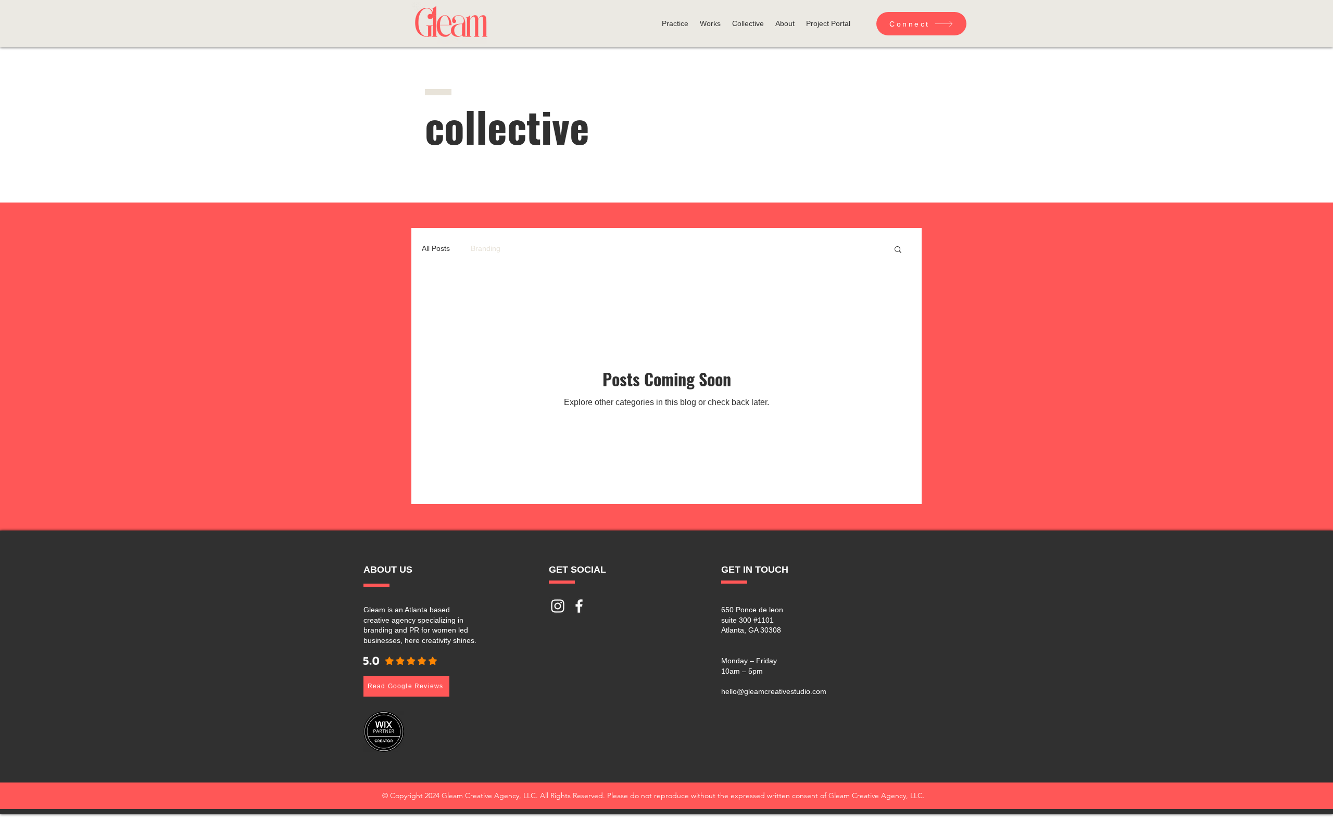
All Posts (436, 248)
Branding (485, 248)
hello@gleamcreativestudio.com (773, 691)
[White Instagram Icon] (558, 606)
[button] (675, 23)
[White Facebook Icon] (579, 606)
